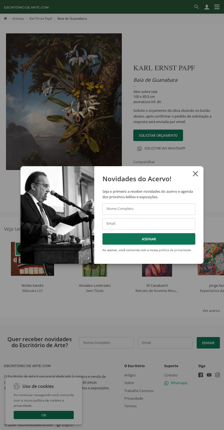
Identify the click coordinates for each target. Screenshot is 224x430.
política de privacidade (175, 250)
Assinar (149, 238)
